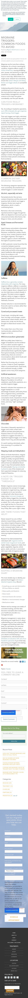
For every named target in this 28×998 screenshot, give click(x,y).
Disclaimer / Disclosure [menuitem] (14, 942)
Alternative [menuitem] (14, 956)
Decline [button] (17, 19)
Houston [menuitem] (14, 963)
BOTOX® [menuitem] (14, 951)
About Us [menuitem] (14, 935)
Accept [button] (10, 19)
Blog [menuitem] (14, 937)
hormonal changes (16, 496)
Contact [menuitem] (14, 940)
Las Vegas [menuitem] (14, 968)
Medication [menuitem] (14, 954)
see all (15, 795)
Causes (8, 669)
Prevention (7, 795)
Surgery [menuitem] (14, 949)
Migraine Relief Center (13, 49)
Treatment (8, 786)
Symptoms (7, 792)
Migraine (7, 783)
